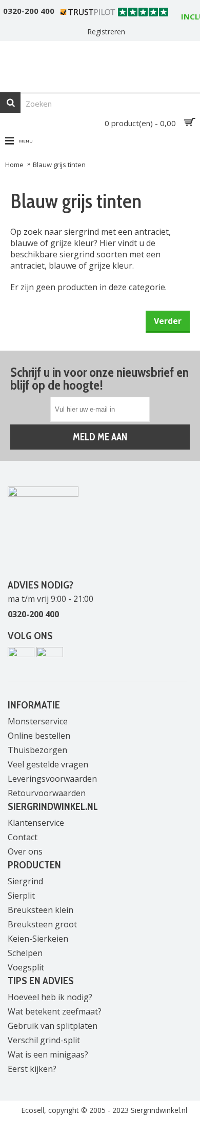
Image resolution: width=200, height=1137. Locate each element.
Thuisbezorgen (37, 750)
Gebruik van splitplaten (52, 1025)
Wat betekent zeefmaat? (55, 1011)
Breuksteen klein (40, 910)
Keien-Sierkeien (38, 938)
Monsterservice (38, 721)
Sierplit (21, 895)
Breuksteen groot (42, 924)
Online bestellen (39, 735)
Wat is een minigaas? (48, 1054)
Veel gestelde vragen (48, 764)
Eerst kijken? (32, 1068)
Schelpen (25, 953)
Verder (168, 321)
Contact (22, 837)
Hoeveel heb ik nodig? (50, 997)
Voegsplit (26, 967)
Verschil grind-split (44, 1040)
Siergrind (25, 881)
